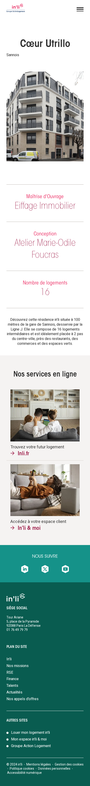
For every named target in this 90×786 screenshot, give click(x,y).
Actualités (14, 692)
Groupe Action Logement (31, 746)
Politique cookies (22, 768)
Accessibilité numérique (24, 772)
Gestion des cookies (69, 764)
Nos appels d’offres (22, 699)
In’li (9, 659)
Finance (12, 679)
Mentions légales (38, 764)
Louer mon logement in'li (30, 732)
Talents (12, 685)
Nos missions (17, 666)
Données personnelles (54, 768)
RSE (9, 672)
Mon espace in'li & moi (29, 739)
